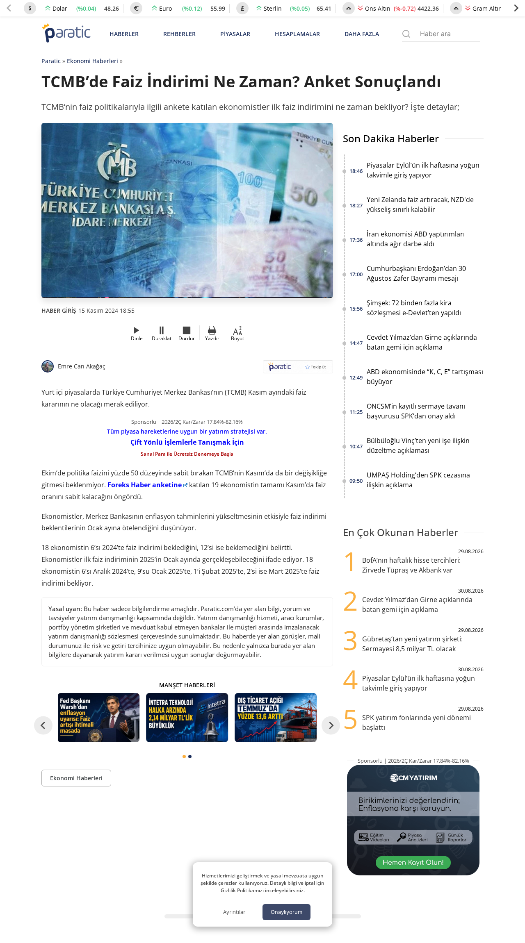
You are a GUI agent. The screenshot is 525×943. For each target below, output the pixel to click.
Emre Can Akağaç (81, 366)
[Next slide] (516, 8)
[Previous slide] (9, 8)
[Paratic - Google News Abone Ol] (298, 369)
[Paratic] (66, 33)
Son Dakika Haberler (391, 138)
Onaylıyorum (286, 912)
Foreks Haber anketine (144, 484)
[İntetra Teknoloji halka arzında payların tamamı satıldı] (187, 717)
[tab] (184, 756)
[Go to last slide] (43, 725)
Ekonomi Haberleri (92, 61)
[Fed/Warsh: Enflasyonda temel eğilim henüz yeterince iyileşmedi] (99, 717)
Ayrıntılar (234, 912)
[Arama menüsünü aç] (406, 34)
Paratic (51, 61)
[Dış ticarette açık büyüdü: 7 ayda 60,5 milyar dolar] (276, 717)
